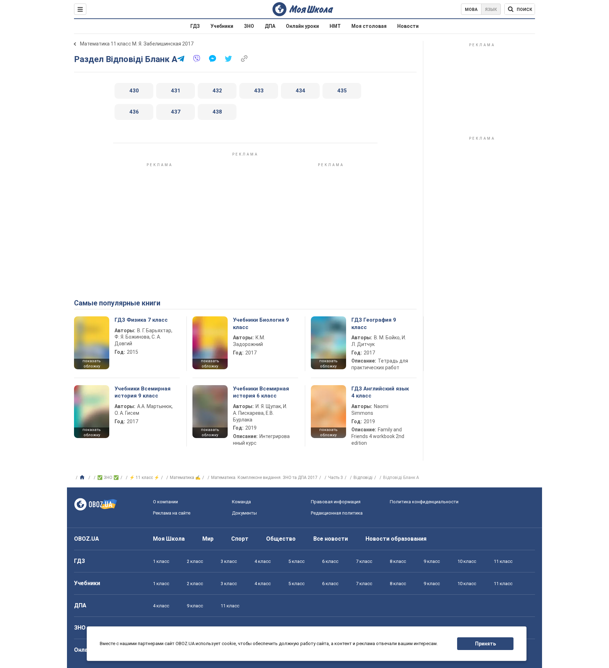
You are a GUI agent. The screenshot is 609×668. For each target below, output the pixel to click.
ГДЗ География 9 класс (373, 323)
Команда (241, 501)
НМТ (335, 26)
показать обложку (91, 364)
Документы (244, 513)
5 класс (296, 561)
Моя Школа (169, 538)
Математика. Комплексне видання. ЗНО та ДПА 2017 (264, 477)
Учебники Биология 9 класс (261, 323)
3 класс (229, 561)
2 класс (195, 561)
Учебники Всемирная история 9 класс (143, 392)
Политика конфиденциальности (424, 501)
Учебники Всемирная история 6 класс (261, 392)
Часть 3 (335, 477)
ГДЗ (195, 26)
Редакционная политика (337, 513)
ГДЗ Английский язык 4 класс (380, 392)
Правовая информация (336, 501)
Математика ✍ (185, 477)
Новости (408, 26)
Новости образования (395, 538)
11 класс (503, 561)
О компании (165, 501)
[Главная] (83, 477)
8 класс (398, 561)
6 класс (330, 561)
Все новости (330, 538)
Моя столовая (369, 26)
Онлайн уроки (302, 26)
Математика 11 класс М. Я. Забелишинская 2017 (136, 44)
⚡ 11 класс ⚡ (144, 477)
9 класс (432, 561)
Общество (281, 538)
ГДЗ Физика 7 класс (141, 320)
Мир (208, 538)
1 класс (161, 561)
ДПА (270, 26)
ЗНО (249, 26)
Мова (471, 9)
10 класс (466, 561)
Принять (485, 643)
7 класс (364, 561)
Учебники (221, 26)
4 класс (262, 561)
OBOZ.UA (86, 538)
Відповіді (363, 477)
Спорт (239, 538)
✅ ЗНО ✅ (108, 477)
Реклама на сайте (171, 513)
